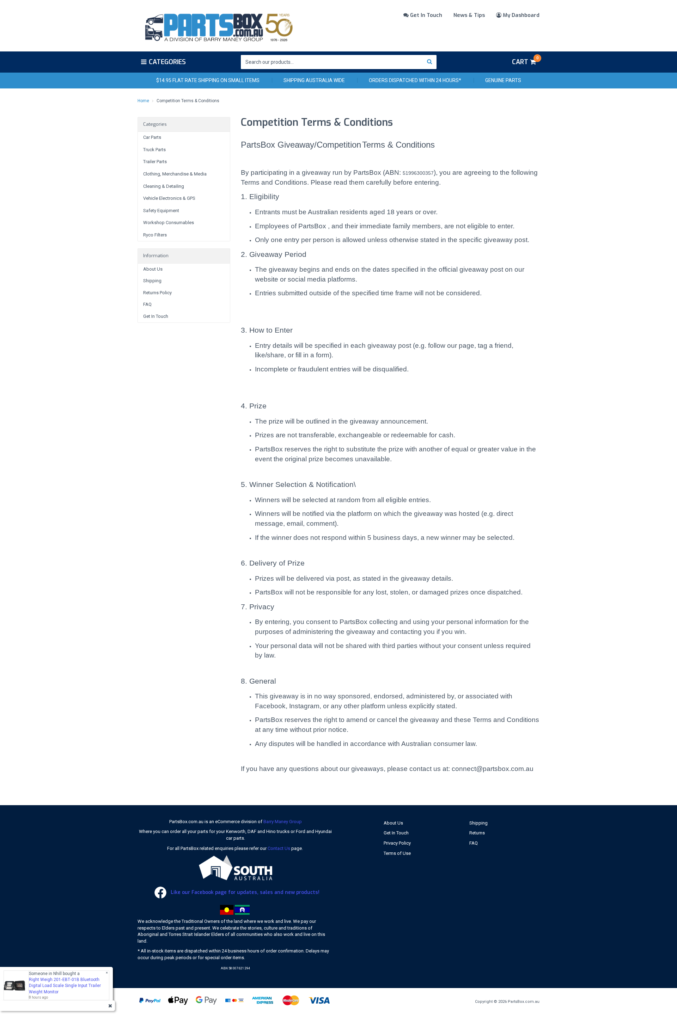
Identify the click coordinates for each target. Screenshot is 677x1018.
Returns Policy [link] (157, 292)
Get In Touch (425, 15)
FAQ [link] (147, 304)
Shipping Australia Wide (314, 80)
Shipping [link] (152, 280)
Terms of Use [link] (397, 853)
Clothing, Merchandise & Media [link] (175, 174)
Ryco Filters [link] (155, 234)
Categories (167, 62)
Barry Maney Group (282, 821)
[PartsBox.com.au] (218, 26)
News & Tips (469, 15)
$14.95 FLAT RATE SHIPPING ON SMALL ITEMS (208, 80)
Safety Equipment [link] (161, 210)
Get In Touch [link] (155, 316)
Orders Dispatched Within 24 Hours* (415, 80)
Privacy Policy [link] (397, 843)
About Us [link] (153, 269)
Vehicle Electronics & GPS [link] (169, 198)
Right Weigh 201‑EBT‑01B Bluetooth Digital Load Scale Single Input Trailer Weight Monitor (65, 985)
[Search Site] (430, 62)
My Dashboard (520, 15)
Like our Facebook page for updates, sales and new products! (244, 892)
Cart (525, 61)
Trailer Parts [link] (155, 161)
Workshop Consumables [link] (168, 222)
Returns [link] (477, 832)
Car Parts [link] (152, 137)
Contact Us (279, 848)
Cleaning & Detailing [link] (163, 186)
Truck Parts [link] (154, 149)
